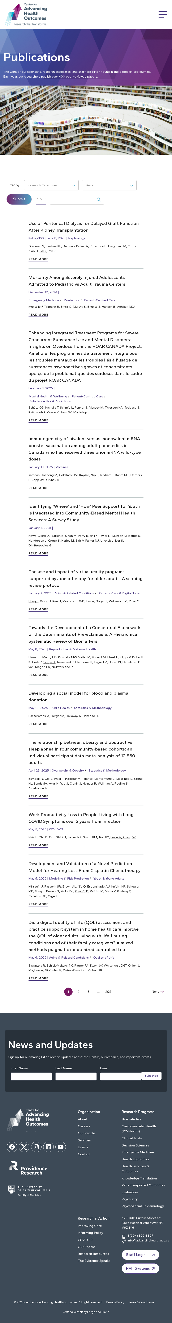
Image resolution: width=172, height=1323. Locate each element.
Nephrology (76, 238)
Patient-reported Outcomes (143, 1185)
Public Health (60, 708)
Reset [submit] (41, 199)
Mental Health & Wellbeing (48, 396)
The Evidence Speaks (94, 1261)
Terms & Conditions (141, 1302)
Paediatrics (71, 300)
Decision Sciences (135, 1145)
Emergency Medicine (44, 300)
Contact (84, 1154)
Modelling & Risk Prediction (69, 878)
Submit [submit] (19, 199)
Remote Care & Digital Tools (119, 593)
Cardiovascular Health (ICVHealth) (139, 1128)
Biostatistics (131, 1119)
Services (84, 1140)
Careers (84, 1126)
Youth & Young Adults (108, 878)
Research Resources (93, 1254)
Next (155, 991)
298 (108, 992)
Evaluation (130, 1192)
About (82, 1119)
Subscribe (151, 1076)
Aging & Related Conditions (74, 593)
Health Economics (136, 1159)
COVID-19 (56, 829)
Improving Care (90, 1226)
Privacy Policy (115, 1302)
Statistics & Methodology (93, 708)
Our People (86, 1133)
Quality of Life (104, 957)
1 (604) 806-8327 (140, 1235)
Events (83, 1147)
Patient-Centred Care (100, 300)
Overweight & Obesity (68, 770)
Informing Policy (90, 1233)
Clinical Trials (132, 1138)
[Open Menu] (163, 15)
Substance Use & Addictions (50, 401)
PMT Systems (138, 1268)
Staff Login (136, 1254)
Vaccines (62, 467)
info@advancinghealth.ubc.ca (148, 1240)
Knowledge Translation (139, 1178)
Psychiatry (130, 1199)
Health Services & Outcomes (135, 1168)
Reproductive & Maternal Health (72, 649)
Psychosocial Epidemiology (143, 1206)
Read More (38, 259)
